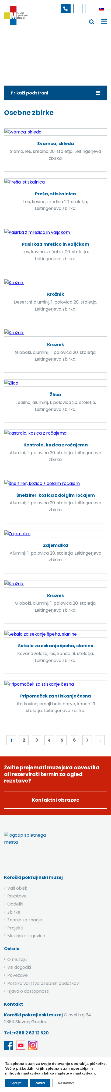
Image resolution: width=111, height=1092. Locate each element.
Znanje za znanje (24, 920)
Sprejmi (16, 1083)
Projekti (15, 928)
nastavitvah (84, 1073)
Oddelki (15, 904)
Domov (18, 55)
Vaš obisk (17, 888)
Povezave (17, 975)
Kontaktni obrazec (55, 800)
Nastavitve (66, 1083)
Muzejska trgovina (26, 936)
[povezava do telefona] (66, 8)
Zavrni (40, 1083)
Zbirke (40, 55)
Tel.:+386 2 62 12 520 (26, 1033)
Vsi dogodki (19, 967)
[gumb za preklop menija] (92, 21)
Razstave (17, 896)
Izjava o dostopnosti (28, 991)
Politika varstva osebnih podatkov (43, 983)
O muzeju (17, 959)
